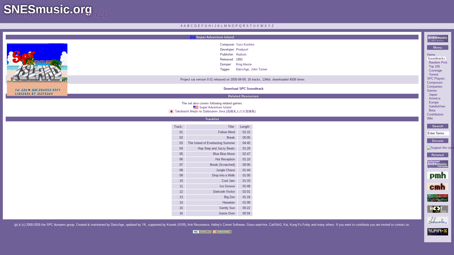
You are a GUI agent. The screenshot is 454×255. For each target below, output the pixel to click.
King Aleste (244, 64)
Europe (434, 102)
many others (325, 224)
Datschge (242, 69)
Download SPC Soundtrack (243, 88)
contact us (402, 224)
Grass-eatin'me (257, 224)
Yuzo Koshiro (245, 44)
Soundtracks (436, 58)
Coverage (435, 70)
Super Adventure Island (215, 107)
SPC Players (436, 78)
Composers (435, 82)
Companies (434, 86)
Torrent (433, 74)
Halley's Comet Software (228, 224)
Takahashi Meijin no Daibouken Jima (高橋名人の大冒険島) (215, 111)
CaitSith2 (275, 224)
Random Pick (438, 62)
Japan (433, 94)
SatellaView (437, 106)
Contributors (435, 114)
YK (144, 224)
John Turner (259, 69)
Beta (432, 110)
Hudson (241, 54)
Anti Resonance (198, 224)
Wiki (430, 118)
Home (431, 54)
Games (432, 90)
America (434, 98)
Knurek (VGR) (176, 224)
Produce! (242, 49)
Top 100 (434, 66)
